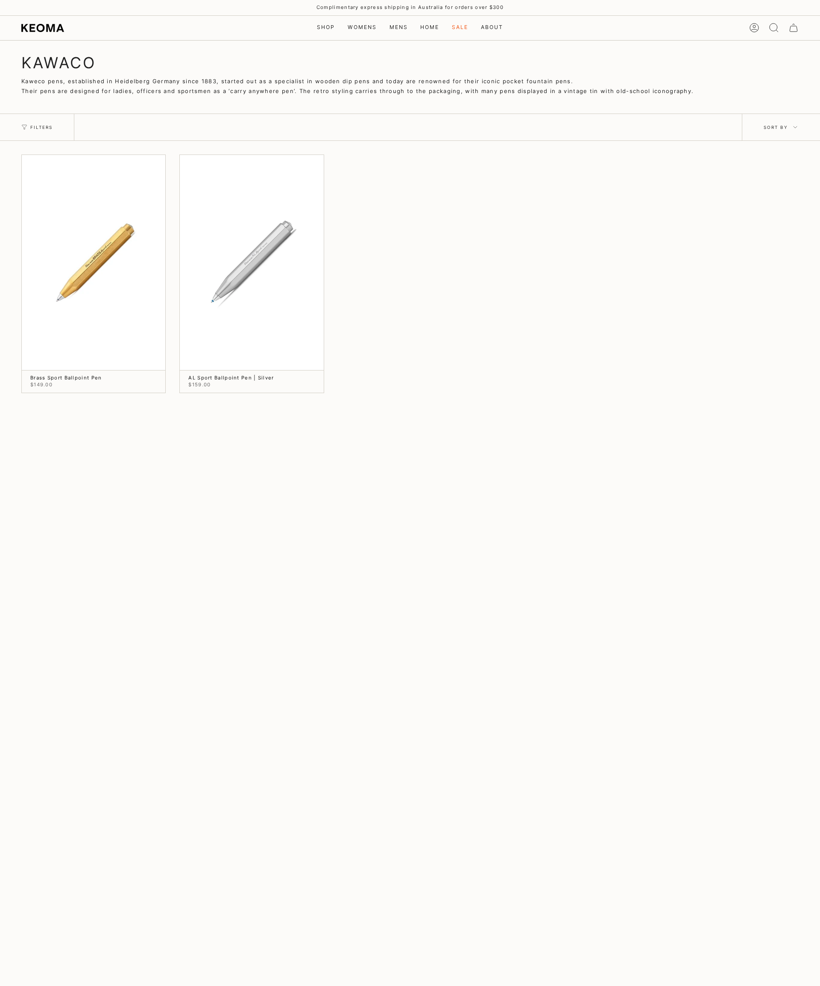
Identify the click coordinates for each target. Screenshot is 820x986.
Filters (41, 127)
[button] (325, 28)
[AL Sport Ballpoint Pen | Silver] (251, 262)
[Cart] (793, 27)
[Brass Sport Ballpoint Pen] (93, 262)
